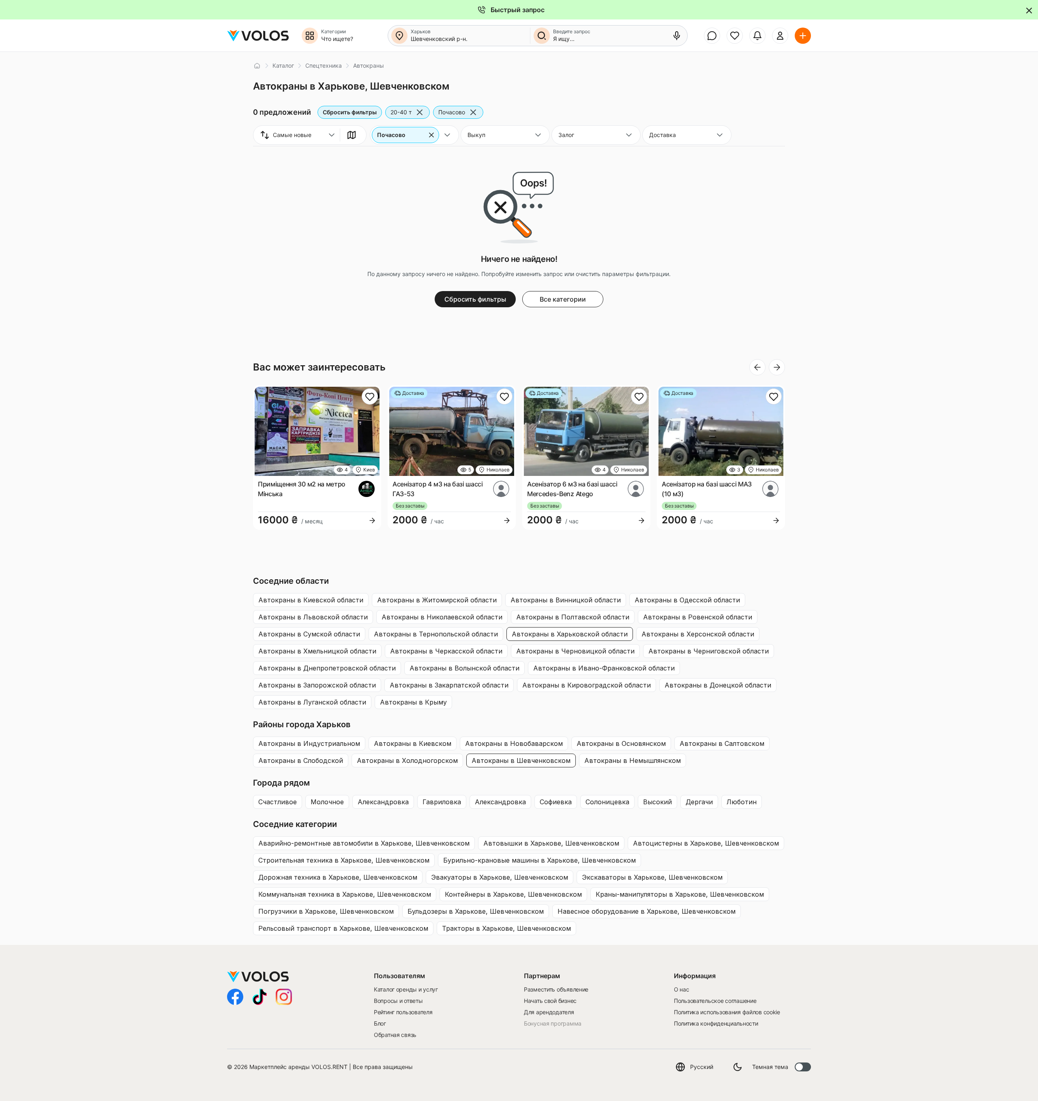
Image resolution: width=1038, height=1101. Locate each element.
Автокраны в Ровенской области (697, 617)
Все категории (563, 299)
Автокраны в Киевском (412, 743)
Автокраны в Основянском (621, 743)
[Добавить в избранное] (370, 396)
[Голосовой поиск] (677, 36)
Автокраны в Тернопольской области (436, 634)
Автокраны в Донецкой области (718, 685)
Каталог (283, 65)
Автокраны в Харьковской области (570, 634)
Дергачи (699, 802)
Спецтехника (323, 65)
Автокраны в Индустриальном (309, 743)
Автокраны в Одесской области (687, 600)
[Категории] (310, 36)
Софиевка (556, 802)
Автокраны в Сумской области (309, 634)
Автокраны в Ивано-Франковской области (604, 668)
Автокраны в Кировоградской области (586, 685)
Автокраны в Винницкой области (565, 600)
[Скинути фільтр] (431, 135)
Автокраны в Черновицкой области (575, 651)
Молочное (327, 802)
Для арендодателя (549, 1012)
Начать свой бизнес (550, 1000)
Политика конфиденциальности (716, 1023)
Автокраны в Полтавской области (572, 617)
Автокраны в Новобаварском (514, 743)
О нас (681, 989)
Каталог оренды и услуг (406, 989)
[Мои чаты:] (712, 36)
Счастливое (277, 802)
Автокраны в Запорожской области (317, 685)
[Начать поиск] (542, 36)
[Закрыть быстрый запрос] (1028, 10)
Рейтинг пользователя (403, 1012)
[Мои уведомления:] (757, 36)
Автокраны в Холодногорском (407, 760)
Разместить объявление (556, 989)
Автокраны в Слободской (300, 760)
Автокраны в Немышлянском (632, 760)
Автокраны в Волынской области (464, 668)
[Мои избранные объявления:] (735, 36)
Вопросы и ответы (398, 1000)
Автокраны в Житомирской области (437, 600)
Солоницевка (607, 802)
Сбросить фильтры (350, 112)
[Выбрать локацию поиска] (399, 36)
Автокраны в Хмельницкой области (317, 651)
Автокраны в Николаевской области (442, 617)
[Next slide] (777, 367)
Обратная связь (395, 1034)
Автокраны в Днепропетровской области (327, 668)
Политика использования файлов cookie (727, 1012)
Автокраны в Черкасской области (446, 651)
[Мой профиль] (780, 36)
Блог (380, 1023)
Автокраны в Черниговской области (708, 651)
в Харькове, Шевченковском (364, 843)
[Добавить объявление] (803, 36)
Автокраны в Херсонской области (697, 634)
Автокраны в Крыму (413, 702)
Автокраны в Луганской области (312, 702)
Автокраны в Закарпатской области (449, 685)
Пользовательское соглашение (715, 1000)
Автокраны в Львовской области (313, 617)
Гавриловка (441, 802)
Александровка (383, 802)
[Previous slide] (757, 367)
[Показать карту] (351, 135)
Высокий (657, 802)
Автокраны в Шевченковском (521, 760)
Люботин (742, 802)
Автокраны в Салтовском (722, 743)
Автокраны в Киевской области (310, 600)
